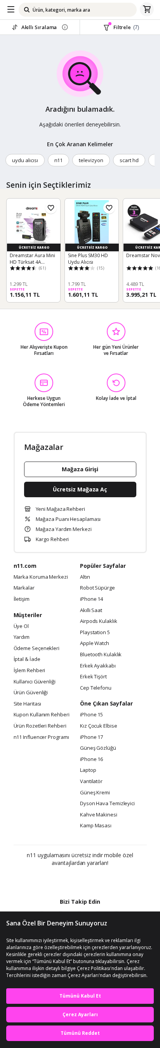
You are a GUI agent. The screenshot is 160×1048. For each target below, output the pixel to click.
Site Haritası (28, 704)
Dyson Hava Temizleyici (107, 804)
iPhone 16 (91, 759)
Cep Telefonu (95, 688)
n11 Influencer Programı (41, 737)
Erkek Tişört (93, 677)
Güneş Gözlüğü (98, 748)
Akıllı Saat (91, 610)
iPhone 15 (91, 715)
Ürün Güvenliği (31, 693)
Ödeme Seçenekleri (36, 648)
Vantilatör (91, 781)
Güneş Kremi (95, 793)
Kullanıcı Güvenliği (35, 682)
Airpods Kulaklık (98, 621)
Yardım (22, 637)
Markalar (24, 588)
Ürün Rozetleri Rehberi (40, 726)
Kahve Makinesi (98, 815)
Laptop (88, 770)
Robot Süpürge (97, 588)
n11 (58, 160)
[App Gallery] (101, 879)
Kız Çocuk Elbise (98, 726)
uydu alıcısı (25, 160)
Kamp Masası (95, 826)
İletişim (22, 599)
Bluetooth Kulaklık (101, 655)
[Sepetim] (147, 9)
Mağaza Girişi (80, 469)
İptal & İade (27, 659)
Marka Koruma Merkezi (41, 577)
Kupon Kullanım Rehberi (42, 715)
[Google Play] (56, 879)
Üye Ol (21, 626)
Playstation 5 (95, 632)
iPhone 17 (91, 737)
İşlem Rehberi (29, 671)
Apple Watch (94, 643)
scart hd (129, 160)
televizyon (91, 160)
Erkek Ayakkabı (98, 666)
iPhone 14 (91, 599)
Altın (85, 577)
